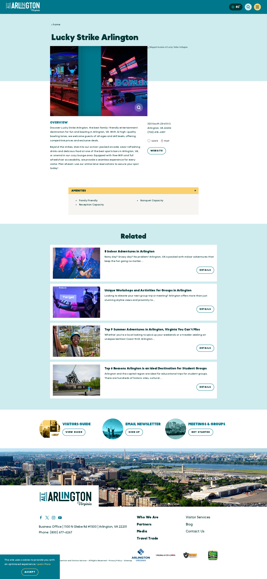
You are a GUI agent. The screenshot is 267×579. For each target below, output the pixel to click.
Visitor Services (198, 517)
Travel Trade (147, 538)
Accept (29, 572)
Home (56, 24)
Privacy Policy (115, 561)
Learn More (44, 564)
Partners (144, 524)
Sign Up (134, 432)
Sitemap (128, 561)
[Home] (24, 7)
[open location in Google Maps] (182, 81)
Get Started (200, 432)
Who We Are (148, 517)
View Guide (73, 432)
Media (142, 531)
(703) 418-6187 (156, 132)
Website (156, 151)
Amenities (78, 190)
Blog (189, 524)
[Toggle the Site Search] (248, 6)
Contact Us (195, 531)
